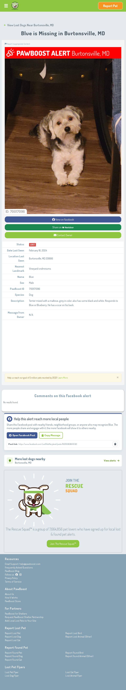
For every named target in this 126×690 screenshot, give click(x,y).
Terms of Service (13, 581)
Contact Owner (64, 235)
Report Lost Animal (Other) (78, 636)
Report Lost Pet (13, 633)
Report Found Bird (74, 652)
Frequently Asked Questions (19, 567)
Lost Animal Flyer (73, 675)
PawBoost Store (13, 601)
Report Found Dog (13, 656)
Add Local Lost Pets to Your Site (20, 620)
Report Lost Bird (73, 633)
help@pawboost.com (30, 563)
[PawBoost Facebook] (16, 574)
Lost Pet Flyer (11, 672)
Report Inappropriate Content (18, 43)
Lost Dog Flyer (12, 675)
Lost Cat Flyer (72, 672)
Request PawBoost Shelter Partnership (24, 617)
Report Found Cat (13, 659)
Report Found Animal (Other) (79, 656)
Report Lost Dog (13, 636)
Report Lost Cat (12, 640)
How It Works (11, 597)
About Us (9, 594)
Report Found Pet (13, 652)
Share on (57, 227)
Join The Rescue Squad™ (63, 543)
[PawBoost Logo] (15, 6)
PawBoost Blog (12, 571)
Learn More (63, 377)
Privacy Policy (11, 578)
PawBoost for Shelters (16, 613)
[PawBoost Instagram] (20, 574)
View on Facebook (64, 219)
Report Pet (110, 6)
